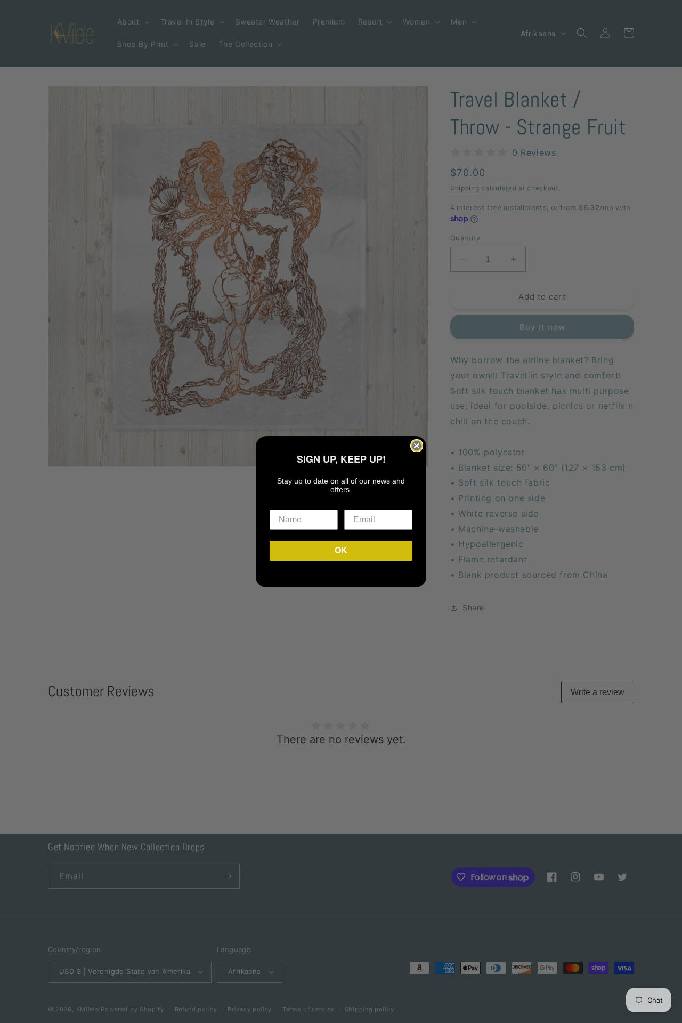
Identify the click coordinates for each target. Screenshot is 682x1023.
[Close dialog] (416, 445)
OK (341, 550)
